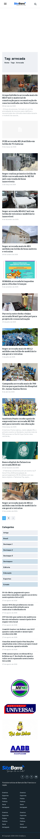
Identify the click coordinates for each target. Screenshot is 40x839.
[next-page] (13, 518)
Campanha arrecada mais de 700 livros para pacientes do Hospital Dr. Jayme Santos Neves (19, 386)
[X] (31, 777)
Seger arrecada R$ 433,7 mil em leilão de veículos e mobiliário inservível (18, 214)
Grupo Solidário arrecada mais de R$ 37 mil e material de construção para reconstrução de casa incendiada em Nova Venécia (20, 99)
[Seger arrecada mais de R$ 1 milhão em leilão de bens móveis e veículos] (20, 234)
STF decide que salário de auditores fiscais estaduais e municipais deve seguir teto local (19, 619)
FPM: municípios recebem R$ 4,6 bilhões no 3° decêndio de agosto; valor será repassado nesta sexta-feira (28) (18, 657)
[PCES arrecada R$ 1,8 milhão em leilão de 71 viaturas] (20, 129)
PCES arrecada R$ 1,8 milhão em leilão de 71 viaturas (18, 142)
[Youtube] (36, 777)
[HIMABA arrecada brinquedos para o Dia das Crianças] (20, 269)
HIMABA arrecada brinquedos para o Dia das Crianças (18, 282)
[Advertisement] (20, 29)
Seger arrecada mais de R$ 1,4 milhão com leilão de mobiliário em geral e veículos (19, 505)
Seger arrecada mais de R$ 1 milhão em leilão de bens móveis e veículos (19, 249)
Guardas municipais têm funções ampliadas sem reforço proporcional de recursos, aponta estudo (19, 643)
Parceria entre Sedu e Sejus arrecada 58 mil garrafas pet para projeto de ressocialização (19, 316)
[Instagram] (27, 777)
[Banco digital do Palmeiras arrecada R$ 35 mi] (20, 450)
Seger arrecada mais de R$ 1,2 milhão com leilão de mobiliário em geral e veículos (19, 351)
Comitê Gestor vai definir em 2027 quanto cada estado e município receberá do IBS (18, 631)
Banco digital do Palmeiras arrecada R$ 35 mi (16, 463)
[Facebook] (22, 777)
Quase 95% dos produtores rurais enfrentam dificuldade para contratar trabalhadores (17, 607)
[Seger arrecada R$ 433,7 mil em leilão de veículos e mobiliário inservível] (20, 199)
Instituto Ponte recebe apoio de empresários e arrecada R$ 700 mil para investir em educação (18, 421)
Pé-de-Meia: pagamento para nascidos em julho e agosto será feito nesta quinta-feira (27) (19, 594)
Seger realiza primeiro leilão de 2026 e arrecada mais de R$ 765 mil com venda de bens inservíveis (19, 177)
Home (6, 62)
